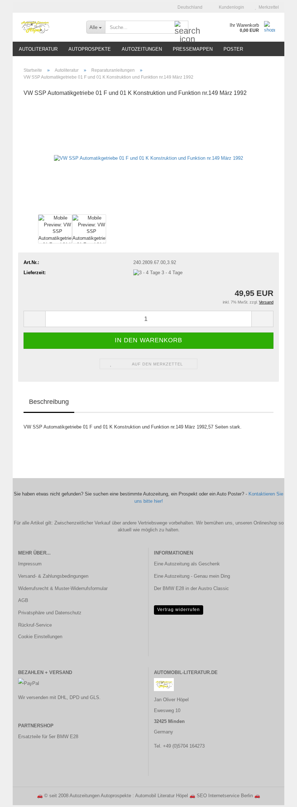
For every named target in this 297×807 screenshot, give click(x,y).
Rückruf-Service (35, 625)
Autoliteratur (38, 49)
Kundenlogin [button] (230, 7)
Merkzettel (267, 7)
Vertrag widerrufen (178, 609)
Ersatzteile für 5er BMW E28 (48, 736)
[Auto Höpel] (46, 27)
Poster (233, 49)
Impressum (30, 563)
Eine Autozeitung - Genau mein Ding (192, 576)
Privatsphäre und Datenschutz (49, 612)
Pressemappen (193, 49)
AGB (23, 600)
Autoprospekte (89, 49)
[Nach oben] (277, 796)
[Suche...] (181, 27)
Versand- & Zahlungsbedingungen (53, 576)
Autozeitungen (142, 49)
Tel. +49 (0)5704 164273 (179, 746)
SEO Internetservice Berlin (225, 795)
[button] (188, 7)
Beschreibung (49, 401)
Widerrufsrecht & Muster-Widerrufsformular (63, 588)
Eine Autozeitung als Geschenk (187, 563)
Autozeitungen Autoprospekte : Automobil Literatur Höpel (129, 795)
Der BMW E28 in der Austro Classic (191, 588)
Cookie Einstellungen (40, 636)
